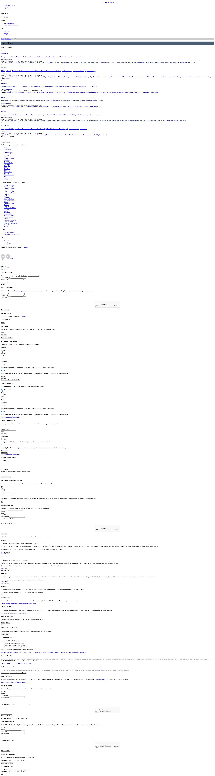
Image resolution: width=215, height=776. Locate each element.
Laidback (6, 209)
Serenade (65, 106)
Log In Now (22, 316)
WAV (2, 553)
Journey (111, 120)
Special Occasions (9, 175)
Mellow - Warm (8, 214)
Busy (32, 62)
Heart (47, 135)
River (110, 92)
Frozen (78, 120)
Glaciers (82, 77)
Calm (23, 92)
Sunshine (183, 77)
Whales (171, 120)
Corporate (56, 62)
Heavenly (88, 120)
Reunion (155, 77)
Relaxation (150, 77)
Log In (6, 17)
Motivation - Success (9, 215)
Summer (173, 62)
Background (7, 149)
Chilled (26, 106)
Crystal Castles (40, 92)
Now (2, 392)
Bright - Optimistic (9, 191)
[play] (3, 258)
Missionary (134, 77)
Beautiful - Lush (8, 189)
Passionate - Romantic (10, 220)
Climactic (6, 194)
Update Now (4, 451)
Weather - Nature (8, 178)
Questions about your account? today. (14, 613)
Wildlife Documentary (95, 106)
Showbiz (6, 173)
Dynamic (64, 92)
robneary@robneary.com (101, 670)
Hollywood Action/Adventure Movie (114, 62)
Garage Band (90, 62)
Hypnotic (6, 206)
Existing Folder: (7, 350)
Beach (22, 62)
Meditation (120, 120)
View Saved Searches (6, 337)
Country (3, 299)
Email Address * (5, 461)
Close (2, 477)
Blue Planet (14, 120)
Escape (62, 62)
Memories (61, 135)
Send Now (8, 477)
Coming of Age (49, 62)
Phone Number (5, 516)
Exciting (66, 77)
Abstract (6, 147)
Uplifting (208, 77)
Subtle (69, 106)
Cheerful (39, 77)
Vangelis (162, 120)
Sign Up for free (20, 276)
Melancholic (7, 212)
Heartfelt (52, 135)
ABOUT (6, 31)
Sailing (160, 77)
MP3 (2, 552)
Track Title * (4, 511)
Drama (6, 157)
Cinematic (6, 150)
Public (4, 364)
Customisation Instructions (8, 523)
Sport (5, 176)
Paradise (144, 77)
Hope (91, 77)
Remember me (6, 282)
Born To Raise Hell (4, 53)
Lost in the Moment (5, 125)
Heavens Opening (96, 120)
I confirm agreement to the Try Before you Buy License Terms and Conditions (23, 580)
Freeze (74, 120)
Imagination (105, 120)
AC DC (16, 62)
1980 (11, 62)
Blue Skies (28, 62)
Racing (162, 62)
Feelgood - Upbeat (9, 203)
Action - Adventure (9, 185)
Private (4, 370)
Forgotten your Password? (32, 276)
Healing (43, 135)
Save (2, 490)
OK (12, 763)
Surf (177, 62)
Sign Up (6, 8)
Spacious (126, 92)
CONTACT (7, 34)
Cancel (3, 622)
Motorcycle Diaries (148, 62)
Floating (69, 120)
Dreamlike (7, 197)
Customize (4, 534)
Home (2, 39)
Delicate (28, 135)
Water (156, 92)
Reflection (71, 135)
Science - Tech (8, 172)
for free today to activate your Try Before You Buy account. (19, 652)
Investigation (96, 77)
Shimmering (7, 224)
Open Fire (156, 62)
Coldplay (45, 77)
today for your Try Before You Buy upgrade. (16, 663)
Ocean (125, 120)
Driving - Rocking (9, 199)
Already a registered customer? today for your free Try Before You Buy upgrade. (62, 652)
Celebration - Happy (9, 193)
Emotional (34, 135)
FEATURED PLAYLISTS (11, 25)
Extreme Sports (68, 62)
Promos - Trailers (8, 163)
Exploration (72, 77)
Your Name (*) (5, 293)
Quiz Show (7, 164)
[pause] (8, 258)
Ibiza (77, 92)
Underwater (202, 77)
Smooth (6, 226)
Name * (3, 513)
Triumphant (182, 62)
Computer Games (8, 152)
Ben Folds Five (20, 77)
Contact (3, 269)
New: (4, 355)
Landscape (133, 62)
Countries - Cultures (9, 154)
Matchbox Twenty (116, 77)
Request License (5, 750)
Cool (5, 196)
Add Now (3, 353)
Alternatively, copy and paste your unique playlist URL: (15, 471)
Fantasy (58, 120)
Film (81, 62)
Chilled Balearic (4, 83)
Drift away (3, 97)
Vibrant (188, 62)
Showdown (168, 62)
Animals (9, 77)
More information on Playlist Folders (10, 380)
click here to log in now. (19, 291)
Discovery (61, 77)
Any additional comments (7, 704)
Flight (84, 62)
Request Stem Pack (6, 715)
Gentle (36, 106)
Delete (7, 622)
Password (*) (4, 279)
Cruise (56, 77)
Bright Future (3, 67)
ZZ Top (193, 62)
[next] (12, 258)
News (139, 77)
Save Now (3, 336)
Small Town (173, 77)
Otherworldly (131, 120)
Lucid (114, 120)
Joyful (102, 77)
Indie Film (127, 62)
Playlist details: (5, 429)
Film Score (63, 120)
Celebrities (37, 62)
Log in (6, 7)
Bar (19, 62)
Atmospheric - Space (9, 188)
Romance (55, 106)
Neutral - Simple (8, 217)
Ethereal (6, 202)
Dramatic (30, 120)
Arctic (8, 120)
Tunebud (26, 247)
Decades (6, 155)
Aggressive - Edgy (9, 186)
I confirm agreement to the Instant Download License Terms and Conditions (23, 592)
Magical (6, 211)
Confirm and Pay (5, 763)
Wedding (7, 78)
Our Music (8, 39)
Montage (88, 92)
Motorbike (140, 62)
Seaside (167, 77)
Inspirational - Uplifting (10, 208)
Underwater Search (154, 120)
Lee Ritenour (42, 106)
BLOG (6, 33)
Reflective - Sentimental (10, 223)
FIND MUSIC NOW (9, 5)
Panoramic (7, 218)
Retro (5, 167)
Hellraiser (101, 62)
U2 (197, 77)
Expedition (36, 120)
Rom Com (7, 169)
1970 (8, 62)
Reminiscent (86, 135)
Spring (179, 77)
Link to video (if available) (8, 518)
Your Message (4, 469)
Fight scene (76, 62)
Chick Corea (19, 106)
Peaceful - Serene (8, 221)
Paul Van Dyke (104, 92)
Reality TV (7, 166)
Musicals (6, 161)
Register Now (4, 310)
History (87, 77)
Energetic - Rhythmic (9, 200)
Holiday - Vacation (9, 158)
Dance (46, 92)
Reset (2, 322)
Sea (164, 77)
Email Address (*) (5, 277)
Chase (42, 62)
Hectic (96, 62)
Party (97, 92)
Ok (2, 501)
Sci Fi (5, 170)
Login (2, 284)
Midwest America (126, 77)
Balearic (9, 92)
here (88, 498)
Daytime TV (52, 92)
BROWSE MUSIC (9, 23)
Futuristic (6, 205)
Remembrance (79, 135)
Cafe (14, 106)
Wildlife (6, 179)
